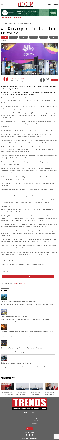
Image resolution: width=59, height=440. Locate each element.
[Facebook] (13, 37)
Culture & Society (6, 17)
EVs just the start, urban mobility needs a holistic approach (16, 363)
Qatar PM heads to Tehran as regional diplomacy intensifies (47, 23)
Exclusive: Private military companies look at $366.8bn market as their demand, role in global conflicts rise (27, 332)
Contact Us (29, 429)
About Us (25, 418)
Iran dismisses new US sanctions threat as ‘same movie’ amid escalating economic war (50, 395)
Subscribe (55, 5)
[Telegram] (53, 37)
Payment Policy (34, 423)
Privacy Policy (22, 283)
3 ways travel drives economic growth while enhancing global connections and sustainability (24, 348)
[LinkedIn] (33, 37)
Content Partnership (23, 415)
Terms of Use (16, 283)
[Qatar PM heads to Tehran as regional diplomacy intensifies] (7, 386)
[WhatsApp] (43, 37)
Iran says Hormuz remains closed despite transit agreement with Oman (21, 394)
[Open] (2, 4)
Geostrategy (17, 17)
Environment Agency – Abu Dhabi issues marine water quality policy (18, 301)
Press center (34, 415)
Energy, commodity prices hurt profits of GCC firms (14, 316)
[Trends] (25, 4)
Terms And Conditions (36, 421)
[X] (23, 37)
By (18, 79)
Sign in (49, 5)
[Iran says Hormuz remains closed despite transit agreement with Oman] (22, 386)
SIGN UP (28, 276)
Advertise (33, 412)
